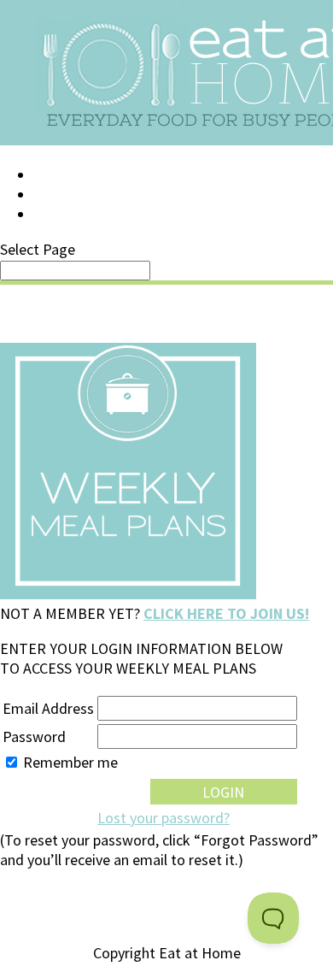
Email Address (48, 708)
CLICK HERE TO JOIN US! (226, 613)
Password (34, 736)
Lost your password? (163, 818)
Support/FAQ (82, 194)
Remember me (70, 762)
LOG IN (57, 175)
